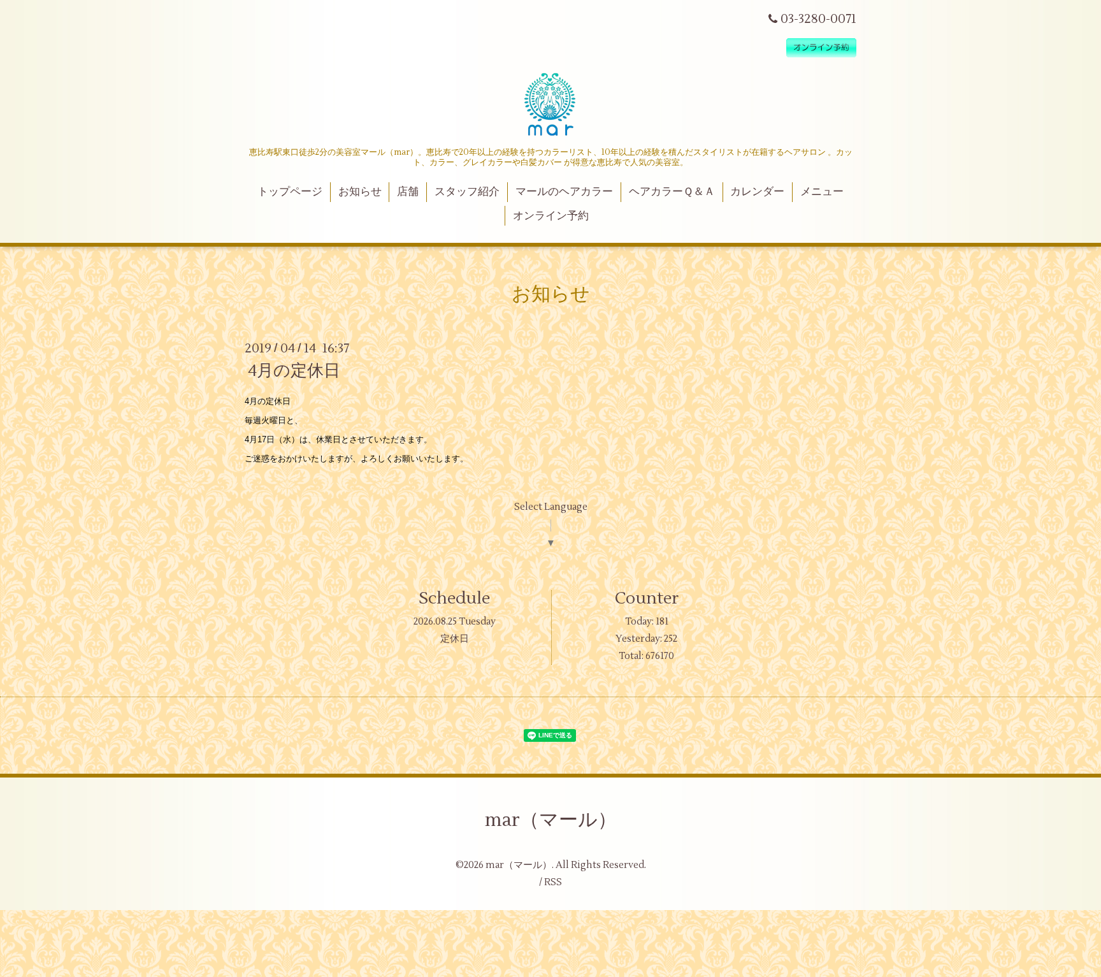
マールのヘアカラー (564, 192)
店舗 (408, 192)
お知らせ (360, 192)
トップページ (289, 192)
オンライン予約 (551, 216)
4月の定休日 (294, 371)
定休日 (454, 639)
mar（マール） (551, 819)
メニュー (822, 192)
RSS (553, 882)
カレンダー (757, 192)
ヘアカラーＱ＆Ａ (672, 192)
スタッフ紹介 (467, 192)
